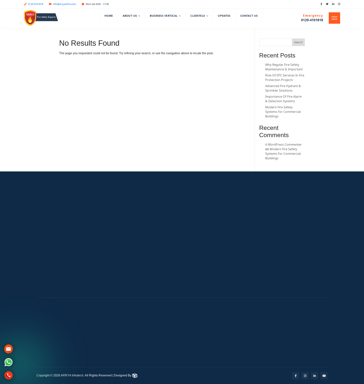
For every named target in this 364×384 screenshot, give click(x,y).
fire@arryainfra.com (133, 329)
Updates (224, 15)
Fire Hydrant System (204, 247)
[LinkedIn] (314, 375)
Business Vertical (164, 15)
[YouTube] (324, 375)
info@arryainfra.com (64, 4)
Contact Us (249, 15)
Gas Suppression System (207, 263)
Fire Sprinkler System (205, 255)
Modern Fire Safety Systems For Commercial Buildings (283, 111)
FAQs (270, 242)
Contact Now (306, 188)
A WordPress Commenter (283, 144)
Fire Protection (278, 264)
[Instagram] (305, 375)
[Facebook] (295, 375)
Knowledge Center (281, 248)
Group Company (279, 237)
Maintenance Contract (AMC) (211, 231)
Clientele (197, 15)
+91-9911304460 (204, 335)
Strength (273, 231)
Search (298, 42)
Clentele (120, 239)
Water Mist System (203, 239)
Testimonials (276, 280)
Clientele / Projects (281, 288)
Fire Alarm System (202, 223)
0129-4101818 (35, 4)
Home (108, 15)
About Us (130, 15)
